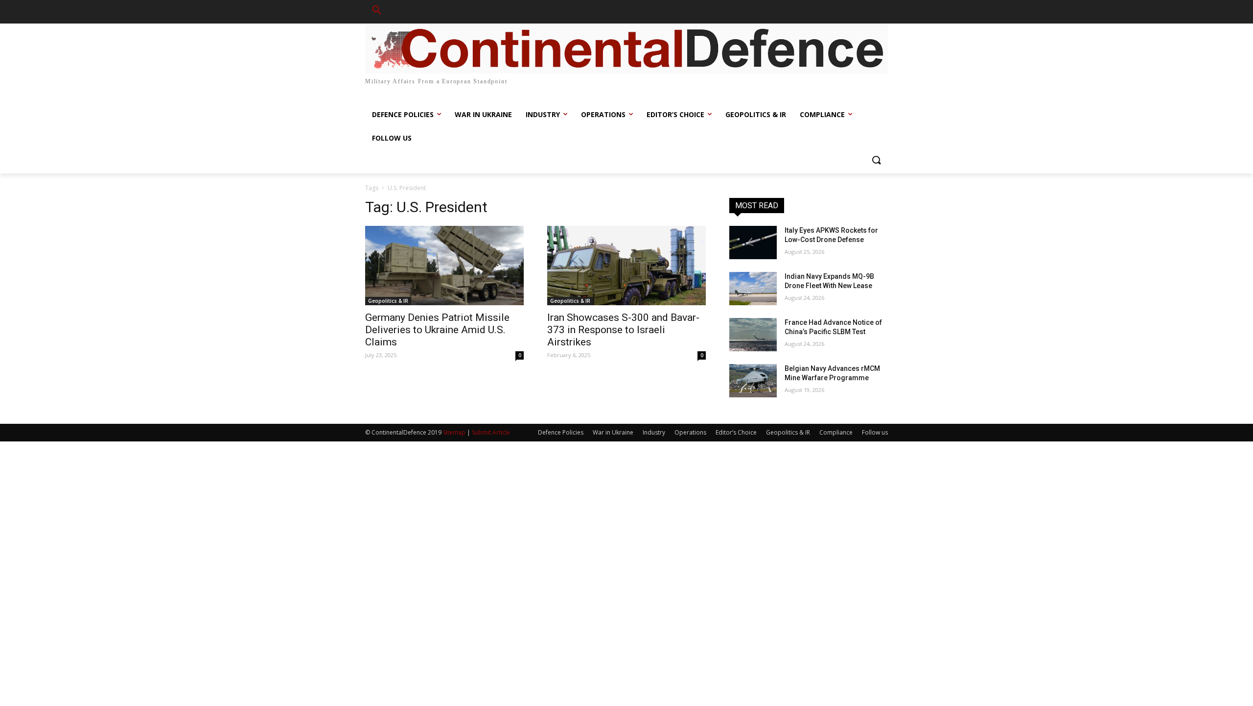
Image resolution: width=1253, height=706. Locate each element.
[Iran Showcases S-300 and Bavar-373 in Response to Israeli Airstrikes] (626, 265)
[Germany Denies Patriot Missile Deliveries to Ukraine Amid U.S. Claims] (444, 265)
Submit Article (491, 432)
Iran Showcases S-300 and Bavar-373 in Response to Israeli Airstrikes (623, 330)
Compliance (836, 432)
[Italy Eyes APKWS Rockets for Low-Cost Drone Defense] (753, 242)
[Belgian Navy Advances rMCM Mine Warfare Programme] (753, 380)
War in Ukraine (613, 432)
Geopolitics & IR (388, 300)
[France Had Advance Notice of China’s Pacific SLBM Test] (753, 334)
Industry (654, 432)
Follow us (875, 432)
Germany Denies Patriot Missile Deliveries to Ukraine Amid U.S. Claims (437, 330)
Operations (690, 432)
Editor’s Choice (736, 432)
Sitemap (454, 432)
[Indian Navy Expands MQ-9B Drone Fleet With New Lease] (753, 288)
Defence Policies (560, 432)
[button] (377, 12)
